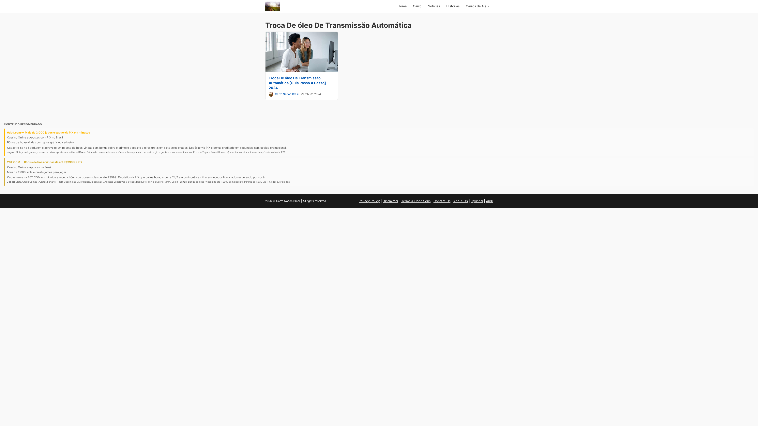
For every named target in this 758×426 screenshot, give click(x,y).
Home (402, 6)
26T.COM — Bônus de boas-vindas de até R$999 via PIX (44, 162)
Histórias (453, 6)
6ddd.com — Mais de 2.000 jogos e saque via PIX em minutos (48, 132)
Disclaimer (390, 201)
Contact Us (441, 201)
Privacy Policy (369, 201)
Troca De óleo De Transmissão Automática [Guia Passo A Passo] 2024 (297, 83)
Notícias (434, 6)
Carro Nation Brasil (287, 94)
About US (460, 201)
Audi (489, 201)
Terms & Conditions (416, 201)
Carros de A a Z (478, 6)
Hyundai (477, 201)
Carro (417, 6)
